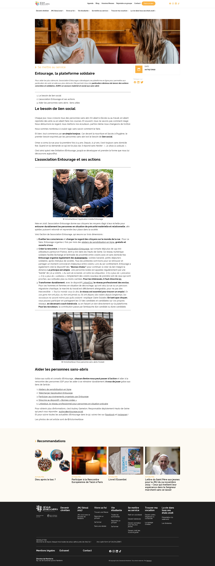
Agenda (90, 3)
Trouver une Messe (101, 512)
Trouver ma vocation (119, 11)
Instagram (122, 414)
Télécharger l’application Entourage (56, 393)
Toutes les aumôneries (115, 515)
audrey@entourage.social (71, 411)
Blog (97, 3)
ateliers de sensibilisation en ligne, (98, 242)
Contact (137, 3)
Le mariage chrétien (149, 523)
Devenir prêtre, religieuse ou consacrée (150, 516)
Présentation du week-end (167, 518)
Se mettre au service (100, 11)
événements (81, 258)
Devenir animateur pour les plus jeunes (134, 524)
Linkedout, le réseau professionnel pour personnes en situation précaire (73, 404)
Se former (97, 522)
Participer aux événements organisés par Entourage (64, 396)
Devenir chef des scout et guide (134, 531)
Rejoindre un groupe (124, 3)
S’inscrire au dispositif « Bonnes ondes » (58, 400)
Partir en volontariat (135, 515)
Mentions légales (45, 550)
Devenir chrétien (42, 11)
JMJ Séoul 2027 (57, 11)
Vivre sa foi (70, 11)
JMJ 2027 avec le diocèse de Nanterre (83, 516)
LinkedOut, (88, 282)
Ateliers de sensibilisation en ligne (55, 389)
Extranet (64, 550)
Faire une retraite (100, 526)
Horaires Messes (108, 3)
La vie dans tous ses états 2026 (143, 11)
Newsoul (149, 560)
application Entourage (78, 249)
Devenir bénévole (134, 519)
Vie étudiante (83, 11)
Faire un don (148, 3)
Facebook (110, 414)
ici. (120, 279)
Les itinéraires (167, 523)
